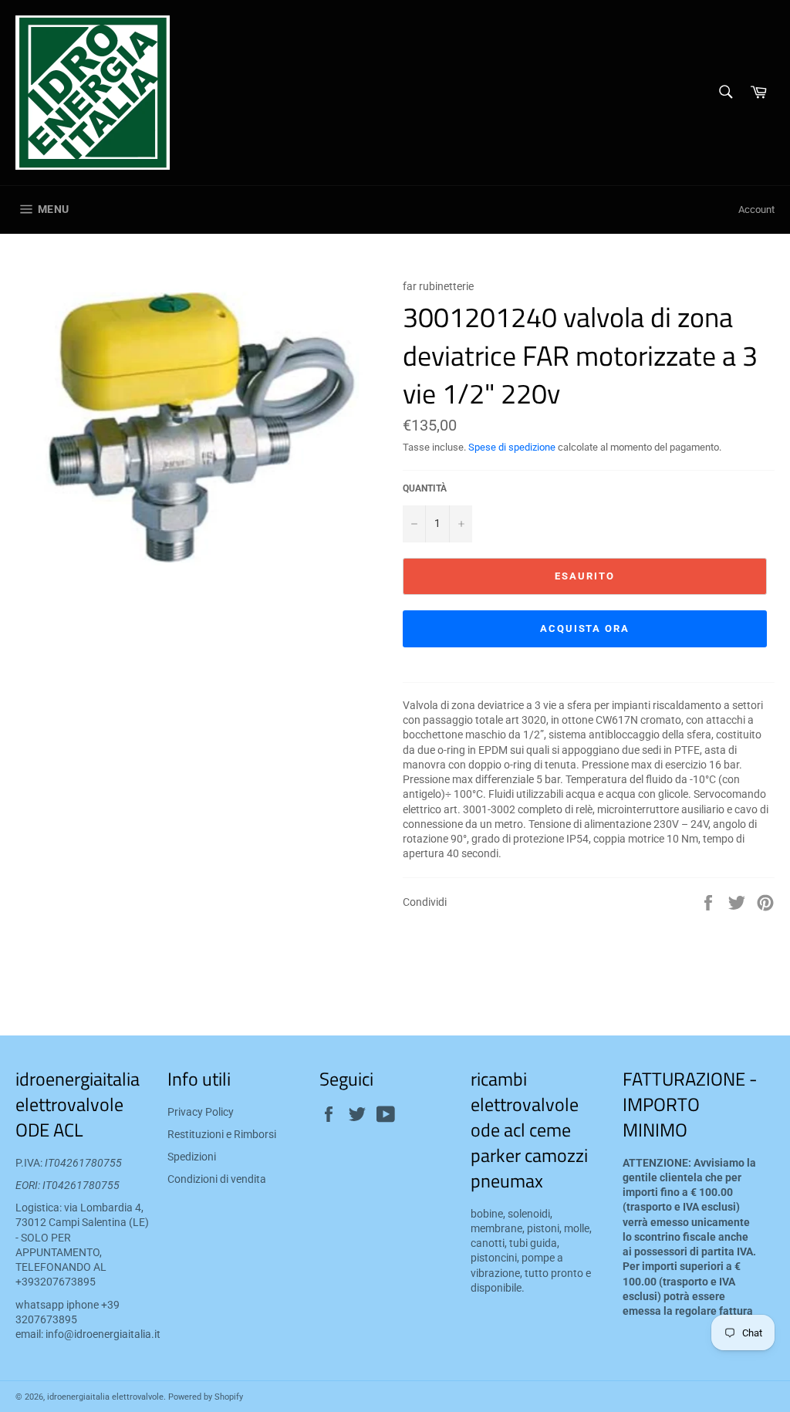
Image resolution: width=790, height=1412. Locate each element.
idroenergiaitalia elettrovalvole (105, 1397)
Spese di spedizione (511, 447)
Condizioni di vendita (216, 1179)
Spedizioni (191, 1156)
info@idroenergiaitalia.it (103, 1334)
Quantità (425, 488)
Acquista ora (585, 628)
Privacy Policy (200, 1112)
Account (756, 209)
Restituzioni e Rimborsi (221, 1134)
